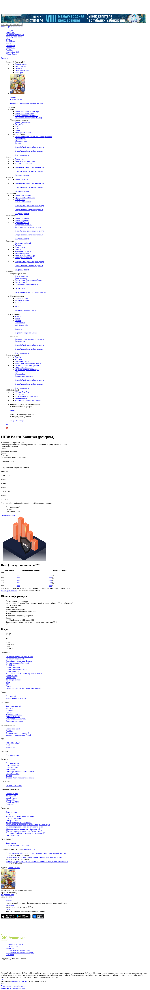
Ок (2, 979)
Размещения (20, 247)
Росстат (18, 302)
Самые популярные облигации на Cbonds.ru (23, 688)
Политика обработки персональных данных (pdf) (25, 833)
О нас (8, 814)
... (6, 431)
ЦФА (8, 39)
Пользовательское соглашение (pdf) (20, 953)
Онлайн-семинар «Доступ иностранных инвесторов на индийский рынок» (36, 853)
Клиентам (10, 948)
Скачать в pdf (44, 825)
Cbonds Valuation (12, 671)
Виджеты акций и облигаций (27, 370)
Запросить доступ (17, 421)
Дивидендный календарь (25, 161)
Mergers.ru (10, 905)
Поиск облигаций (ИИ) (15, 35)
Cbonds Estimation (13, 667)
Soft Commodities (21, 325)
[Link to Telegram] (7, 922)
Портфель (9, 31)
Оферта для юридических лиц (18, 831)
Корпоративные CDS (23, 225)
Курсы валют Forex (22, 282)
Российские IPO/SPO (23, 163)
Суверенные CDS (22, 223)
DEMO (13, 411)
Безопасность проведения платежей (20, 816)
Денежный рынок (22, 253)
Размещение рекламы (14, 944)
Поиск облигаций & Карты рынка (28, 111)
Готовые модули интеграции (26, 396)
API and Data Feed (22, 392)
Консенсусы (10, 33)
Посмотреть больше (9, 591)
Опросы (18, 143)
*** (18, 575)
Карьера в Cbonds (13, 821)
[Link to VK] (7, 928)
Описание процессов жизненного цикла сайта (24, 827)
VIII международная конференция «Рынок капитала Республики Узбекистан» (37, 862)
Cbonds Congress (28, 849)
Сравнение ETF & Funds (25, 198)
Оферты (18, 249)
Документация (21, 398)
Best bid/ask (10, 41)
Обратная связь (12, 946)
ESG (17, 128)
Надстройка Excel (13, 729)
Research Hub (20, 66)
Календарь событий (23, 243)
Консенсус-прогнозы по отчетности (29, 339)
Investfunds (10, 901)
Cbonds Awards (21, 141)
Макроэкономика (22, 300)
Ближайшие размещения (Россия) (28, 118)
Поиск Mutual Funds (23, 202)
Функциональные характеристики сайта (22, 825)
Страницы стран (21, 298)
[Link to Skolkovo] (13, 940)
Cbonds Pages (20, 139)
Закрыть (4, 58)
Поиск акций (20, 159)
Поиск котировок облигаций (26, 116)
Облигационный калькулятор (27, 365)
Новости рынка (21, 64)
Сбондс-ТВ (10, 48)
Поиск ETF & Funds (23, 195)
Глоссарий (19, 73)
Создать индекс (12, 767)
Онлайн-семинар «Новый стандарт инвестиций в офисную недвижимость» (36, 857)
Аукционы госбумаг (23, 251)
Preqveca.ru (10, 909)
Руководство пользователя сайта (19, 823)
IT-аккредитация (12, 835)
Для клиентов (11, 812)
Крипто (10, 46)
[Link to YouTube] (7, 925)
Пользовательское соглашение (18, 950)
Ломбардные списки (23, 132)
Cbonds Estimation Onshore (16, 669)
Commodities (20, 323)
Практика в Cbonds (13, 818)
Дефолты (18, 245)
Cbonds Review (12, 798)
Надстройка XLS (12, 52)
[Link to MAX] (7, 931)
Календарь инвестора (23, 258)
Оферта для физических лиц (17, 829)
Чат (16, 372)
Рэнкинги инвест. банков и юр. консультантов (33, 137)
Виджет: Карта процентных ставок (20, 778)
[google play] (23, 918)
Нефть (17, 319)
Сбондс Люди (11, 54)
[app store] (8, 918)
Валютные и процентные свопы (28, 227)
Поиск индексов (21, 276)
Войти (3, 27)
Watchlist (9, 50)
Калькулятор (11, 843)
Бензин (18, 321)
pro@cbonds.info (7, 895)
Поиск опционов (22, 221)
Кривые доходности (14, 37)
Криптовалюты (21, 278)
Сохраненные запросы (24, 368)
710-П (8, 745)
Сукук (17, 130)
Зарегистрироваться (14, 27)
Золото (8, 43)
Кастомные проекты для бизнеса (28, 400)
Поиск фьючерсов (23, 218)
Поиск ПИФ (20, 200)
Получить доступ (8, 515)
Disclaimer (10, 955)
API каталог (20, 394)
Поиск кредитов (21, 179)
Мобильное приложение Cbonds (28, 363)
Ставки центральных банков (26, 284)
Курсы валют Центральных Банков (29, 280)
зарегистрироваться (19, 981)
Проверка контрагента (24, 376)
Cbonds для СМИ (22, 70)
